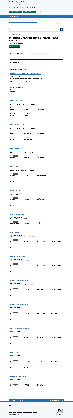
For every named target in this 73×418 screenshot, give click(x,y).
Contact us (19, 412)
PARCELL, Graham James (17, 124)
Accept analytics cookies (16, 11)
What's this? (23, 87)
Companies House (15, 414)
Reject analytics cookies (29, 11)
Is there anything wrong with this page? (56, 400)
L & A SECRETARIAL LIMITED (18, 214)
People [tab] (27, 53)
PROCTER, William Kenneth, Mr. (20, 328)
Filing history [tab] (20, 53)
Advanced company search (15, 34)
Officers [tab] (13, 58)
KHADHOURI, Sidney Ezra (18, 256)
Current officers (16, 65)
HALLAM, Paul (14, 148)
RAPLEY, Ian (14, 166)
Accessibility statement (27, 412)
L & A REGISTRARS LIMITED (18, 376)
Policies (10, 412)
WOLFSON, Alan (15, 190)
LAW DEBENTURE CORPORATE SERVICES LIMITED (25, 74)
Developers (35, 412)
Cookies (14, 412)
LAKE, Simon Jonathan (17, 100)
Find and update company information (18, 19)
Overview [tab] (12, 53)
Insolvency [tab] (40, 53)
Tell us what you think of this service (16, 400)
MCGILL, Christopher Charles (19, 280)
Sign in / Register (60, 23)
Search (62, 29)
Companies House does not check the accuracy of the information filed (23, 22)
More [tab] (47, 53)
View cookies (40, 11)
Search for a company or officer (16, 26)
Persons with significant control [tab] (24, 58)
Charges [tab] (33, 53)
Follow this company (14, 46)
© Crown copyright (60, 414)
